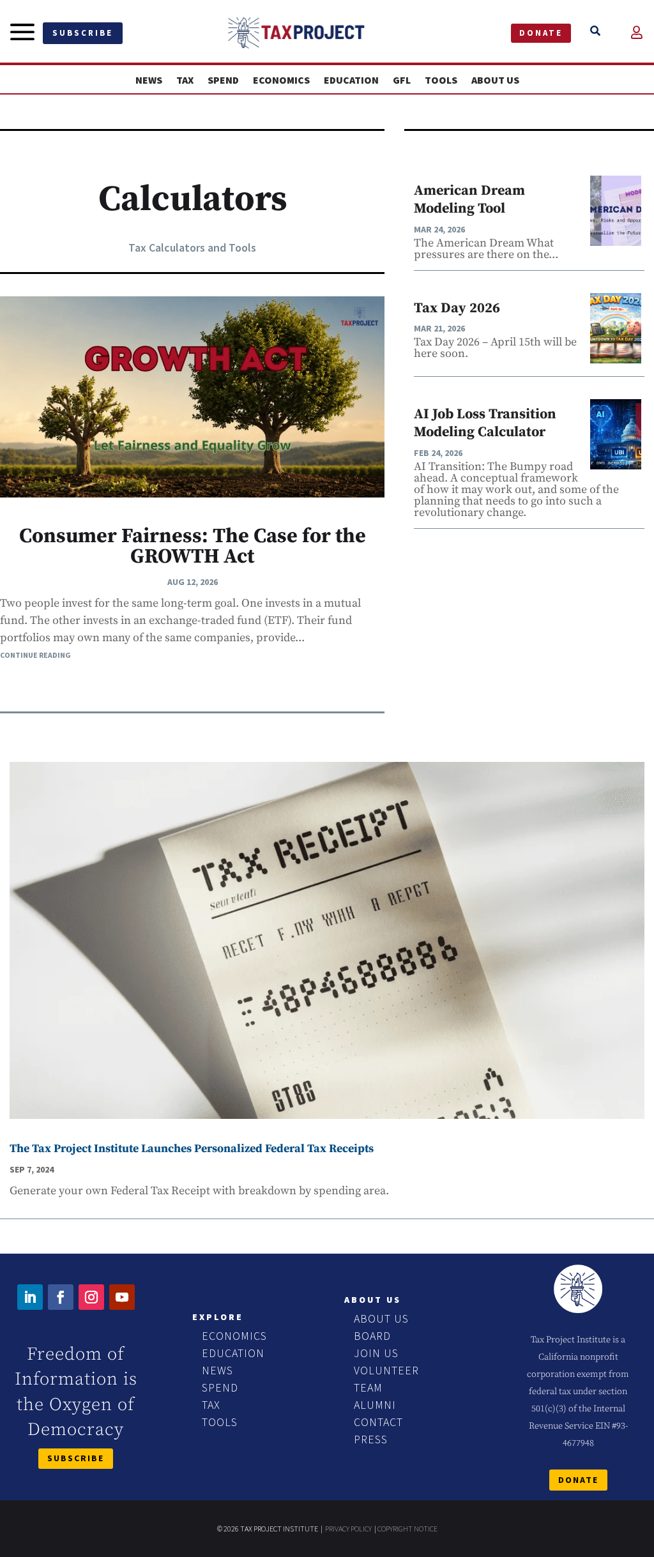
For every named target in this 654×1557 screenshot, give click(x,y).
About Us (495, 80)
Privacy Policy (348, 1528)
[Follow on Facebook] (60, 1297)
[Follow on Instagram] (91, 1297)
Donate (541, 32)
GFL (402, 80)
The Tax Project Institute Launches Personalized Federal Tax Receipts (192, 1148)
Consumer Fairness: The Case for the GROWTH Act (192, 547)
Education (351, 80)
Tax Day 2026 (457, 308)
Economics (281, 80)
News (148, 80)
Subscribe (82, 32)
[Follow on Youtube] (122, 1297)
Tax (185, 80)
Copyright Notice (407, 1528)
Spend (223, 80)
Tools (441, 80)
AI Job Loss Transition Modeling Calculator (485, 423)
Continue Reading (35, 655)
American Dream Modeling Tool (469, 200)
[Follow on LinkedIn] (30, 1297)
